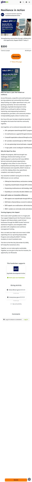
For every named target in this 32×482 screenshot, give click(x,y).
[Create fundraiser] (20, 2)
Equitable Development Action (12, 15)
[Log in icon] (26, 2)
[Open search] (23, 2)
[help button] (29, 479)
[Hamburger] (29, 2)
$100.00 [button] (23, 290)
